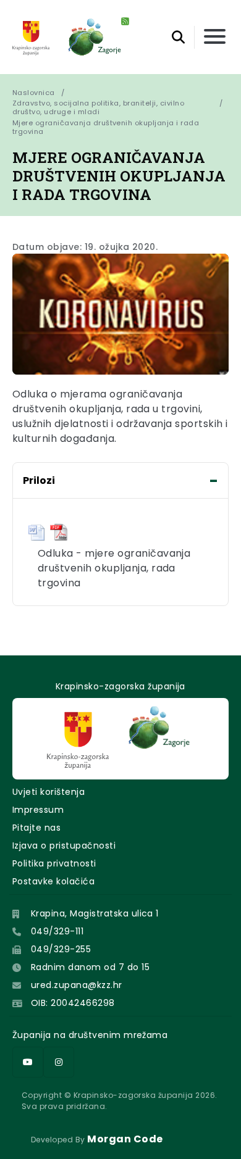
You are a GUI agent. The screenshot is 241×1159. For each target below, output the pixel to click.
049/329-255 (61, 949)
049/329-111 (57, 931)
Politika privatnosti (54, 863)
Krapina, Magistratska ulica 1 (95, 913)
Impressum (38, 810)
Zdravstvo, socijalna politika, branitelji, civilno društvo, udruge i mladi (98, 107)
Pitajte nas (36, 827)
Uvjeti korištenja (48, 792)
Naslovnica (33, 92)
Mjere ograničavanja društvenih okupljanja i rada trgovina (106, 127)
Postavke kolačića (53, 881)
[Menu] (215, 37)
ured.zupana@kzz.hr (76, 985)
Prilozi (39, 480)
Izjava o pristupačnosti (64, 845)
